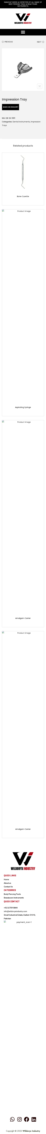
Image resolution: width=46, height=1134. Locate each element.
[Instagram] (19, 1119)
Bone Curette (23, 196)
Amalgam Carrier (23, 618)
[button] (23, 32)
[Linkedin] (33, 1119)
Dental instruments (21, 121)
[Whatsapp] (12, 1119)
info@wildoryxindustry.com (15, 911)
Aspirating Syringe (23, 407)
